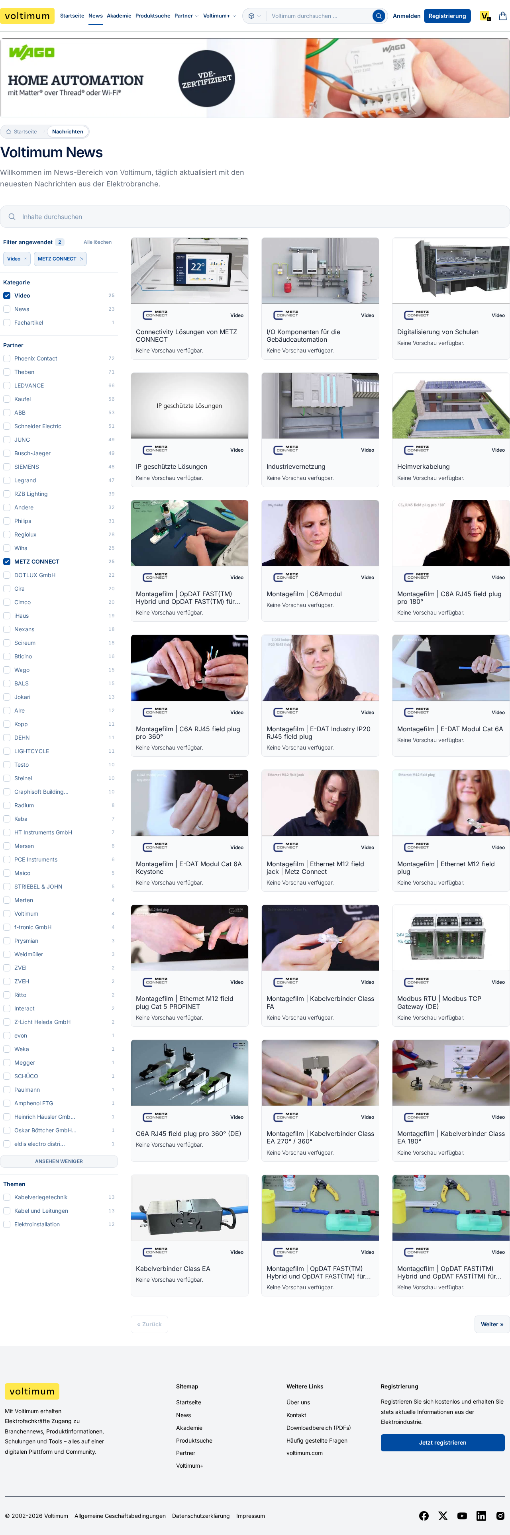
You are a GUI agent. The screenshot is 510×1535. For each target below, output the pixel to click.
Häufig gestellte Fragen (316, 1440)
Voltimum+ (216, 15)
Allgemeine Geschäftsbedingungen (120, 1516)
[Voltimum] (27, 16)
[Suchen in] (254, 16)
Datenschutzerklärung (201, 1516)
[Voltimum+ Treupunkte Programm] (485, 16)
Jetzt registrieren (443, 1442)
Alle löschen (98, 242)
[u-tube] (462, 1516)
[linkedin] (481, 1516)
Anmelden (407, 15)
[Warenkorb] (503, 16)
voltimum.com (304, 1452)
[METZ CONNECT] (81, 258)
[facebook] (424, 1516)
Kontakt (296, 1415)
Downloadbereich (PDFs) (318, 1427)
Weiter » (492, 1324)
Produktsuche (153, 15)
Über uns (298, 1402)
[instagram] (500, 1516)
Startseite (72, 15)
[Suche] (379, 16)
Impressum (250, 1516)
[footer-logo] (64, 1391)
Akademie (119, 15)
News (95, 15)
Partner (184, 15)
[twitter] (443, 1516)
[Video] (25, 258)
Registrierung (447, 15)
